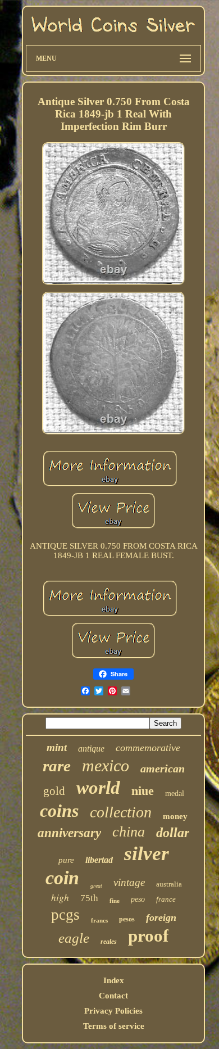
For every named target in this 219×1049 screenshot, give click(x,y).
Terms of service (113, 1025)
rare (57, 766)
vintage (129, 882)
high (60, 897)
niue (142, 791)
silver (146, 854)
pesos (127, 919)
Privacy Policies (113, 1010)
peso (138, 899)
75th (89, 898)
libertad (99, 860)
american (162, 768)
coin (62, 877)
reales (109, 942)
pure (66, 860)
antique (91, 748)
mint (57, 747)
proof (148, 936)
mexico (105, 765)
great (96, 886)
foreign (161, 917)
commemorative (148, 747)
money (175, 816)
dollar (172, 832)
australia (169, 884)
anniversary (69, 833)
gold (54, 791)
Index (113, 980)
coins (59, 811)
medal (174, 793)
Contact (113, 995)
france (166, 899)
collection (121, 812)
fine (115, 900)
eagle (73, 938)
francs (99, 920)
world (98, 787)
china (128, 832)
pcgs (65, 914)
